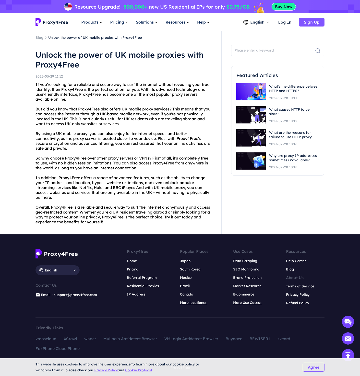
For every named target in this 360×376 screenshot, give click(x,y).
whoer (90, 338)
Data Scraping (245, 261)
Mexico (186, 277)
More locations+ (193, 302)
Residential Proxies (143, 286)
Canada (186, 294)
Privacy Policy (106, 370)
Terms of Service (300, 286)
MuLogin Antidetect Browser (130, 338)
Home (132, 261)
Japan (185, 261)
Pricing (132, 269)
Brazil (185, 286)
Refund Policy (297, 303)
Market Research (247, 286)
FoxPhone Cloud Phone (58, 348)
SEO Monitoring (246, 269)
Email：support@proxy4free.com (69, 295)
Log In (284, 22)
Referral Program (142, 277)
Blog (290, 269)
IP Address (136, 294)
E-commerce (243, 294)
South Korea (190, 269)
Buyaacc (234, 338)
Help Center (296, 261)
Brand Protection (247, 277)
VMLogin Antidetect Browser (191, 338)
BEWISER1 (260, 338)
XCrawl (70, 338)
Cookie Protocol (138, 370)
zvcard (283, 338)
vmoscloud (46, 338)
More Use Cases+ (247, 302)
